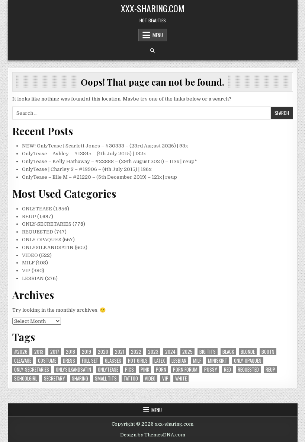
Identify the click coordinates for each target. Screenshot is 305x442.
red (227, 369)
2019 (86, 351)
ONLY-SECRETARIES (46, 224)
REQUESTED (37, 232)
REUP (29, 216)
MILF (28, 262)
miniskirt (217, 360)
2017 (54, 351)
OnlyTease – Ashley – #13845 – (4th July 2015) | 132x (84, 153)
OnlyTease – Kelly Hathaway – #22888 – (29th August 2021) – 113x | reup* (109, 161)
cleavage (22, 360)
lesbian (178, 360)
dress (69, 360)
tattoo (130, 378)
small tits (106, 378)
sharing (80, 378)
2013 (39, 351)
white (181, 378)
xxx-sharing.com (152, 8)
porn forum (185, 369)
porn (161, 369)
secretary (54, 378)
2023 (153, 351)
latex (159, 360)
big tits (207, 351)
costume (47, 360)
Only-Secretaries (31, 369)
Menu (157, 35)
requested (248, 369)
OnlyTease (108, 369)
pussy (210, 369)
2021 (119, 351)
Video (150, 378)
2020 (103, 351)
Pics (129, 369)
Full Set (90, 360)
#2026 (21, 351)
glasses (113, 360)
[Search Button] (152, 50)
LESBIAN (33, 278)
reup (270, 369)
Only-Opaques (247, 360)
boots (267, 351)
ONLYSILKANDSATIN (48, 247)
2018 (70, 351)
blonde (248, 351)
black (228, 351)
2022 (136, 351)
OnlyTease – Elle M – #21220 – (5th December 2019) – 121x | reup (99, 177)
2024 (170, 351)
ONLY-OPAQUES (41, 239)
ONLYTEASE (37, 209)
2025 (187, 351)
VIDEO (30, 255)
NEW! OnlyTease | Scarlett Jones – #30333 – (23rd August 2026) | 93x (105, 146)
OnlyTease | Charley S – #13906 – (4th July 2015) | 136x (86, 169)
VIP (26, 270)
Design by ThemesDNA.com (152, 435)
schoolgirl (25, 378)
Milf (197, 360)
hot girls (138, 360)
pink (145, 369)
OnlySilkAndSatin (73, 369)
